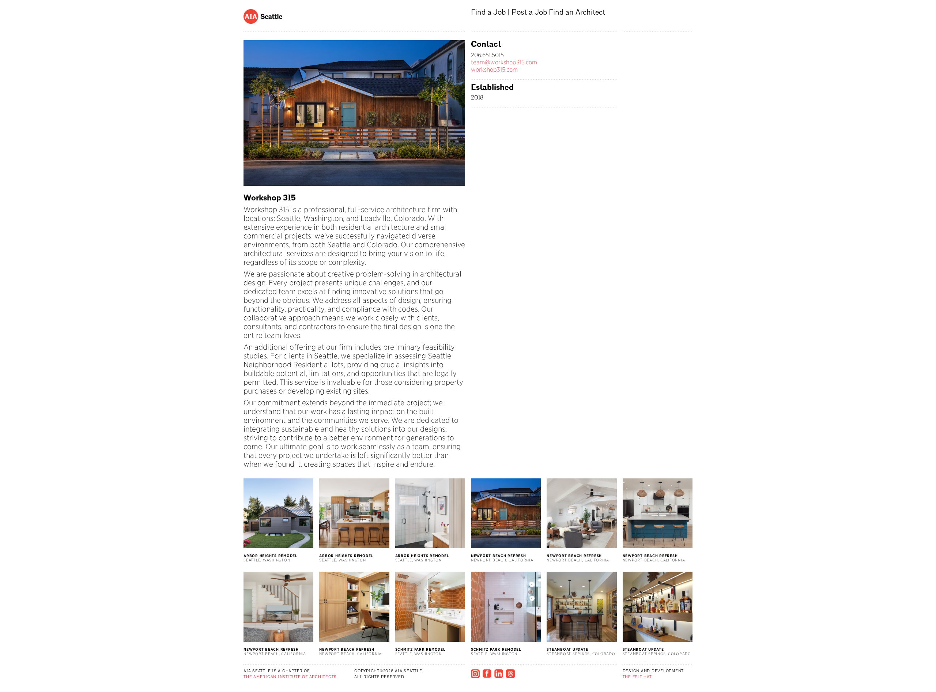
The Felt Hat (637, 677)
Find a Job (488, 12)
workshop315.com (494, 69)
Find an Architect (577, 12)
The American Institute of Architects (290, 677)
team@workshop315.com (504, 62)
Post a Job (529, 12)
